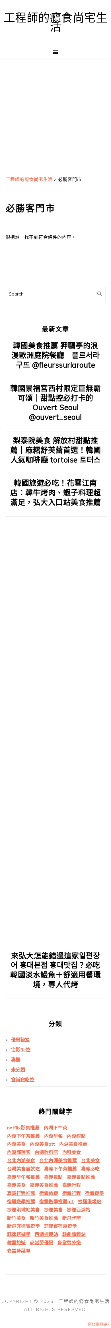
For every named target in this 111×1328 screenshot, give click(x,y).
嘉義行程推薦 (21, 1193)
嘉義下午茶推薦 (60, 1169)
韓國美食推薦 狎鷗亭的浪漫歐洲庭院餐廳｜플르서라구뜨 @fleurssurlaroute (55, 355)
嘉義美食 (16, 1185)
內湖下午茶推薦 (23, 1136)
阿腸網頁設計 (99, 1324)
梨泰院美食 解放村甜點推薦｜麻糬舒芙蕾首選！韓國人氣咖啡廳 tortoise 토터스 (55, 450)
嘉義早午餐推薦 (23, 1177)
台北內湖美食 (21, 1160)
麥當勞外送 (69, 1242)
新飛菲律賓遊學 (23, 1226)
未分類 (18, 1069)
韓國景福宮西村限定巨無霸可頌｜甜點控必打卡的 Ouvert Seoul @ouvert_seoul (55, 403)
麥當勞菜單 (19, 1251)
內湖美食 (16, 1144)
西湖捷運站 (46, 1234)
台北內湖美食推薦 (58, 1160)
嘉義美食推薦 (44, 1185)
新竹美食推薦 (44, 1218)
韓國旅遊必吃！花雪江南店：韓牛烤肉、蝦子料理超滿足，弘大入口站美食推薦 (55, 492)
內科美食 (71, 1152)
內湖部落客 (19, 1152)
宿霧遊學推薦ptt (56, 1201)
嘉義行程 (71, 1185)
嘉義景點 (53, 1177)
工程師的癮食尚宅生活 (56, 22)
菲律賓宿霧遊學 (60, 1226)
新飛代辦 (71, 1218)
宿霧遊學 (94, 1193)
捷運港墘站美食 (23, 1210)
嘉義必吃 (90, 1169)
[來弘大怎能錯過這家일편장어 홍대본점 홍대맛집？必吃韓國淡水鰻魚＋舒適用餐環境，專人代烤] (56, 942)
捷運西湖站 (79, 1210)
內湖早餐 (53, 1136)
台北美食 (90, 1160)
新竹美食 (16, 1218)
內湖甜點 (76, 1136)
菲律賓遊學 (19, 1234)
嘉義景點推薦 (81, 1177)
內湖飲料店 (46, 1152)
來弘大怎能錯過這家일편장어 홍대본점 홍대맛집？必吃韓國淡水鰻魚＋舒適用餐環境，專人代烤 (55, 970)
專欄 (15, 1059)
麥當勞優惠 (42, 1242)
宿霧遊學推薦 (21, 1201)
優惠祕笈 (20, 1039)
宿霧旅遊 (48, 1193)
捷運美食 (53, 1210)
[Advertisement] (55, 115)
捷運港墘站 (90, 1201)
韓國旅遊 (16, 1242)
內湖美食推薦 (73, 1144)
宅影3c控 (21, 1049)
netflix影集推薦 (23, 1128)
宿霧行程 (71, 1193)
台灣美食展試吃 (23, 1169)
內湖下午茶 (55, 1128)
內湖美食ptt (42, 1144)
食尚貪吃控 (23, 1079)
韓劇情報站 (74, 1234)
